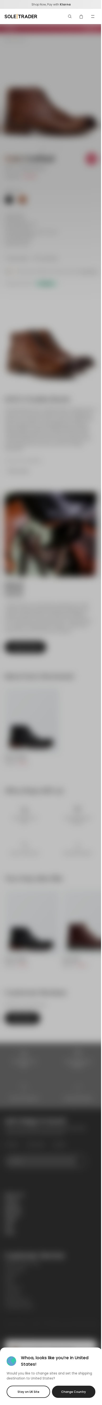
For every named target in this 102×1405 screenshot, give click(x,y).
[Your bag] (81, 16)
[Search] (70, 16)
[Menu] (92, 16)
